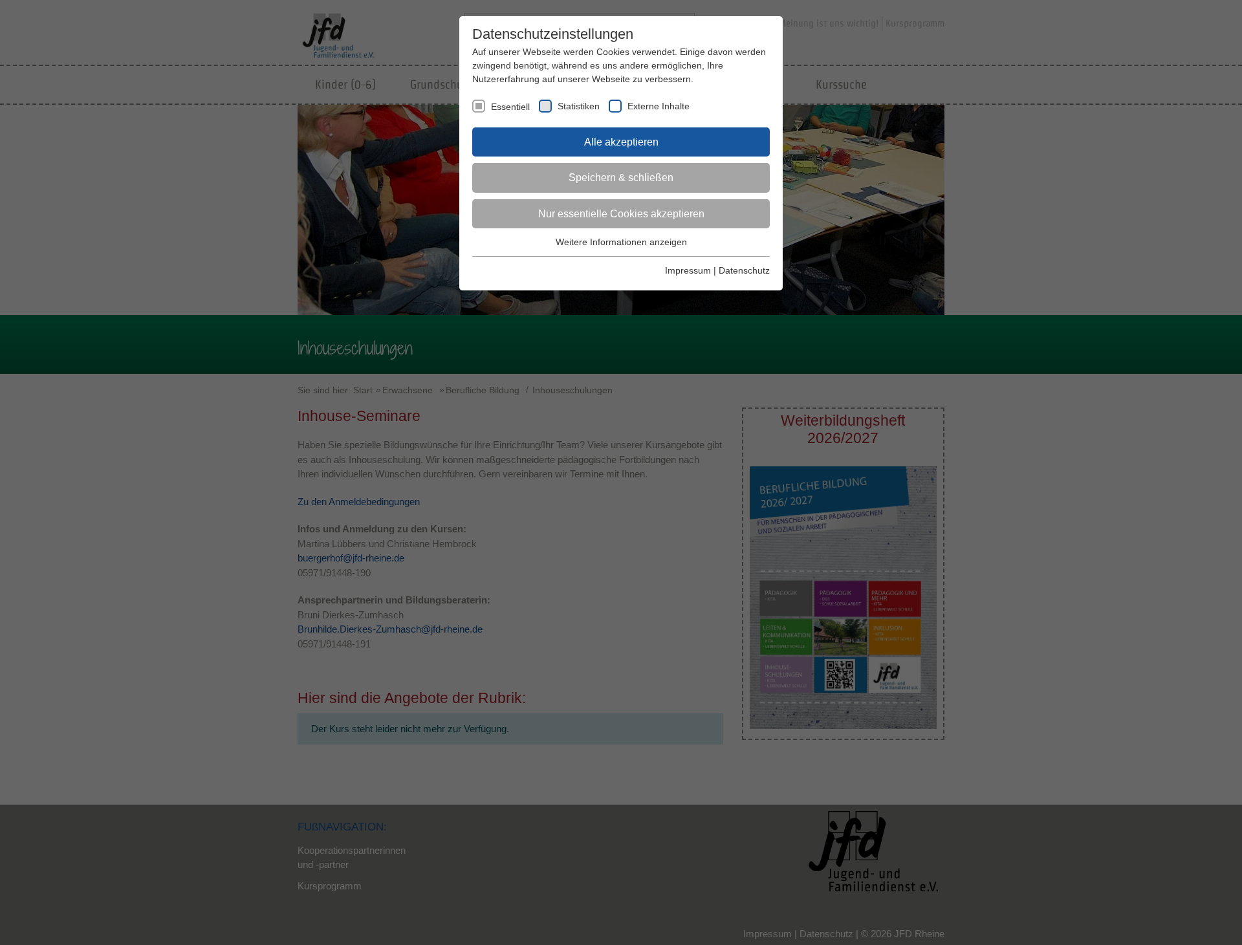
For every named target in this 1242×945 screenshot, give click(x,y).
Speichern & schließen (621, 177)
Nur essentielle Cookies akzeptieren (621, 213)
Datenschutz (744, 270)
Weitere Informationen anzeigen (621, 242)
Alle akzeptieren (621, 141)
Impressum (688, 270)
